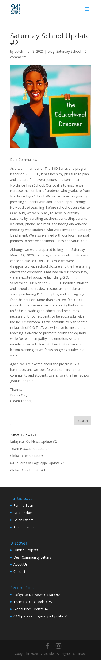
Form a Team (23, 505)
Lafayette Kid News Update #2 (33, 441)
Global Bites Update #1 (27, 470)
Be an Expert (23, 520)
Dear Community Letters (32, 557)
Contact (19, 571)
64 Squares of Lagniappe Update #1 (37, 463)
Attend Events (24, 527)
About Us (20, 564)
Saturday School (68, 51)
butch (19, 51)
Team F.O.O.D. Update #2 (29, 448)
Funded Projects (25, 550)
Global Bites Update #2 (27, 455)
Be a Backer (22, 512)
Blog (50, 51)
